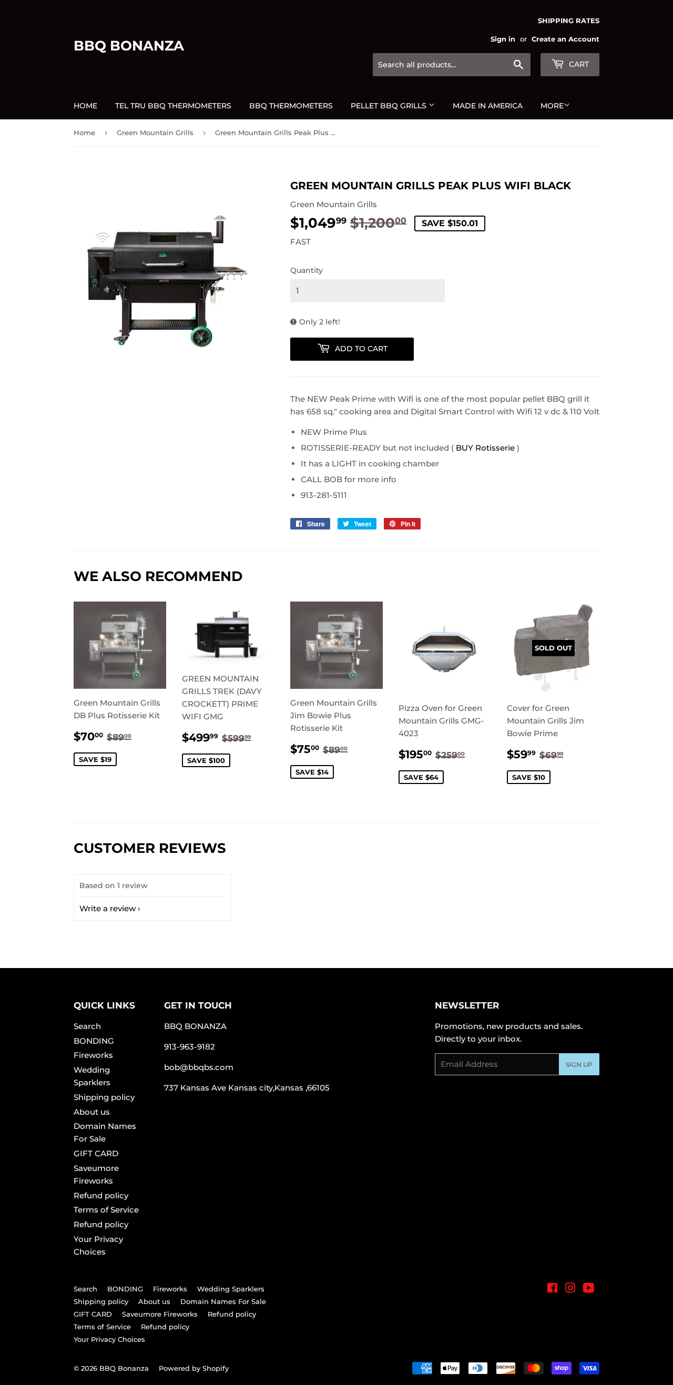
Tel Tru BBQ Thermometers (173, 105)
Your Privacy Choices (109, 1339)
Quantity (306, 270)
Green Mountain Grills (155, 132)
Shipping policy (104, 1097)
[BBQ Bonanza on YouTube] (588, 1289)
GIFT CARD (96, 1153)
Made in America (488, 105)
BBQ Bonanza (129, 45)
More (552, 105)
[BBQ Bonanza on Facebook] (552, 1289)
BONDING (94, 1041)
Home (85, 105)
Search (87, 1026)
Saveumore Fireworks (160, 1314)
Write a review (107, 908)
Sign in (503, 39)
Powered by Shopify (194, 1368)
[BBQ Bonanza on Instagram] (570, 1289)
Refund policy (101, 1195)
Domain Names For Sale (223, 1301)
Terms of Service (106, 1210)
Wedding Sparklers (230, 1289)
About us (92, 1112)
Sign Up (579, 1064)
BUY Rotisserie (485, 448)
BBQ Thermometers (291, 105)
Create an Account (565, 39)
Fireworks (93, 1055)
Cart (578, 64)
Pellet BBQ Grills (390, 105)
